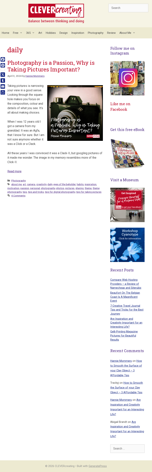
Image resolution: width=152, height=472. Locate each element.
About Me (125, 33)
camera (31, 184)
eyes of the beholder (64, 184)
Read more (14, 171)
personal (35, 188)
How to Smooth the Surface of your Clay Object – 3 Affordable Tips (126, 387)
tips (25, 191)
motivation (13, 188)
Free (15, 33)
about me (16, 184)
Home (5, 33)
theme (88, 188)
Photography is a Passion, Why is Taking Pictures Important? (51, 66)
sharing (79, 188)
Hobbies (51, 33)
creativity (41, 184)
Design (64, 33)
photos (60, 188)
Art (40, 33)
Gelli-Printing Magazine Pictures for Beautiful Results (124, 335)
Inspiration (77, 33)
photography (48, 188)
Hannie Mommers (121, 361)
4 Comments (18, 195)
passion (24, 188)
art (24, 184)
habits (80, 184)
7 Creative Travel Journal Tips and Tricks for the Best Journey (126, 309)
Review (111, 33)
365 (28, 33)
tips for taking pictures (88, 191)
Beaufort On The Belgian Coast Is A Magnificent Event (125, 296)
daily (49, 184)
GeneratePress (98, 466)
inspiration (90, 184)
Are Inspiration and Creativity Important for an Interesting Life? (126, 322)
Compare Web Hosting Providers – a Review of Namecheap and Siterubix (125, 283)
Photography (95, 33)
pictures (69, 188)
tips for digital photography (60, 191)
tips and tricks (36, 191)
